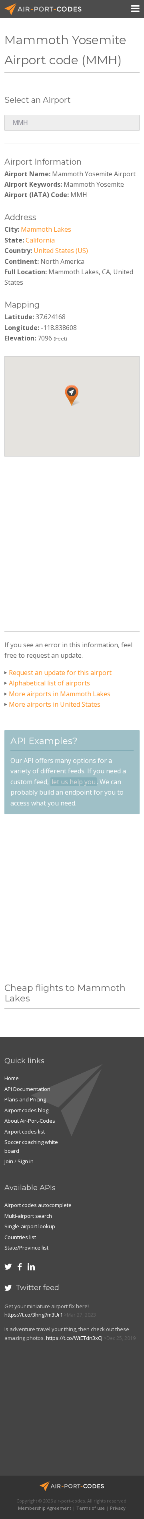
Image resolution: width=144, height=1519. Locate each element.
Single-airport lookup (29, 1226)
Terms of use (90, 1508)
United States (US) (61, 250)
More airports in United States (54, 704)
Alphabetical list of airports (49, 683)
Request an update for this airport (60, 672)
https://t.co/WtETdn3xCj (74, 1338)
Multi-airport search (28, 1215)
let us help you (74, 781)
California (40, 240)
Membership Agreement (44, 1508)
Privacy (118, 1508)
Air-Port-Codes (46, 9)
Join (8, 1161)
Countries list (20, 1237)
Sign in (26, 1161)
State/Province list (26, 1247)
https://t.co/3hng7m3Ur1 (33, 1314)
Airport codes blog (26, 1110)
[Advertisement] (72, 541)
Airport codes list (24, 1131)
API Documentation (27, 1089)
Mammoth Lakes (46, 229)
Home (11, 1078)
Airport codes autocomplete (38, 1205)
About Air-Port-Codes (29, 1120)
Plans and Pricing (25, 1099)
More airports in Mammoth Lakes (59, 693)
